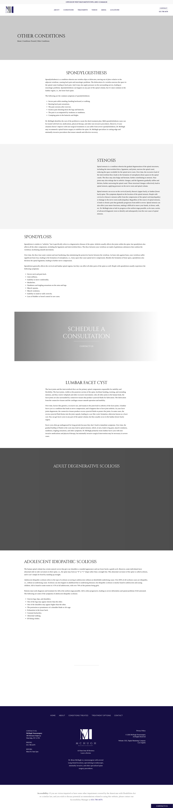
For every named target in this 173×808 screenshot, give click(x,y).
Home (19, 41)
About (62, 715)
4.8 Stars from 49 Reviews (85, 750)
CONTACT (163, 8)
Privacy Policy (141, 731)
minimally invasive (76, 766)
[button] (86, 681)
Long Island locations (75, 763)
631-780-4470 (163, 11)
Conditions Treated (29, 41)
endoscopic (99, 763)
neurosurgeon (89, 760)
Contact (118, 715)
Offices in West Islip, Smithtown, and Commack (86, 2)
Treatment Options (101, 715)
